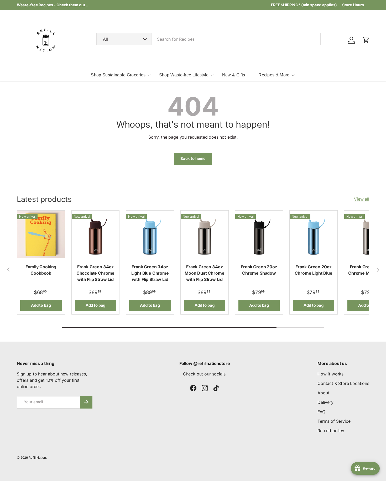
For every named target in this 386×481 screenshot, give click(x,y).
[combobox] (208, 39)
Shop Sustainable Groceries (118, 75)
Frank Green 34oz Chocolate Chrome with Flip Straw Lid (95, 273)
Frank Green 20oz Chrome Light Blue (313, 270)
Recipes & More (273, 75)
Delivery (325, 402)
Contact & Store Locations (343, 383)
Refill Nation (37, 457)
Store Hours (353, 5)
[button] (366, 40)
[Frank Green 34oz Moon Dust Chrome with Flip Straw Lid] (204, 234)
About (323, 392)
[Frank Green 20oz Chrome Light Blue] (313, 234)
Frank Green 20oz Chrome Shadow (259, 270)
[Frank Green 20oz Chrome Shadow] (259, 234)
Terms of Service (333, 421)
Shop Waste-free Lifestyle (184, 75)
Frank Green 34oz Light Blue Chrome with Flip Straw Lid (150, 273)
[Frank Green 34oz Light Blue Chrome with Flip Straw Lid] (150, 234)
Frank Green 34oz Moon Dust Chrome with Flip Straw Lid (204, 273)
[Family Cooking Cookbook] (41, 234)
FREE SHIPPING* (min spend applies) (304, 5)
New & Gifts (233, 75)
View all (361, 199)
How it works (330, 374)
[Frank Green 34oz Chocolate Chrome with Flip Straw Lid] (95, 234)
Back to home (193, 158)
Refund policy (330, 430)
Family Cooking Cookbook (40, 270)
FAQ (321, 411)
